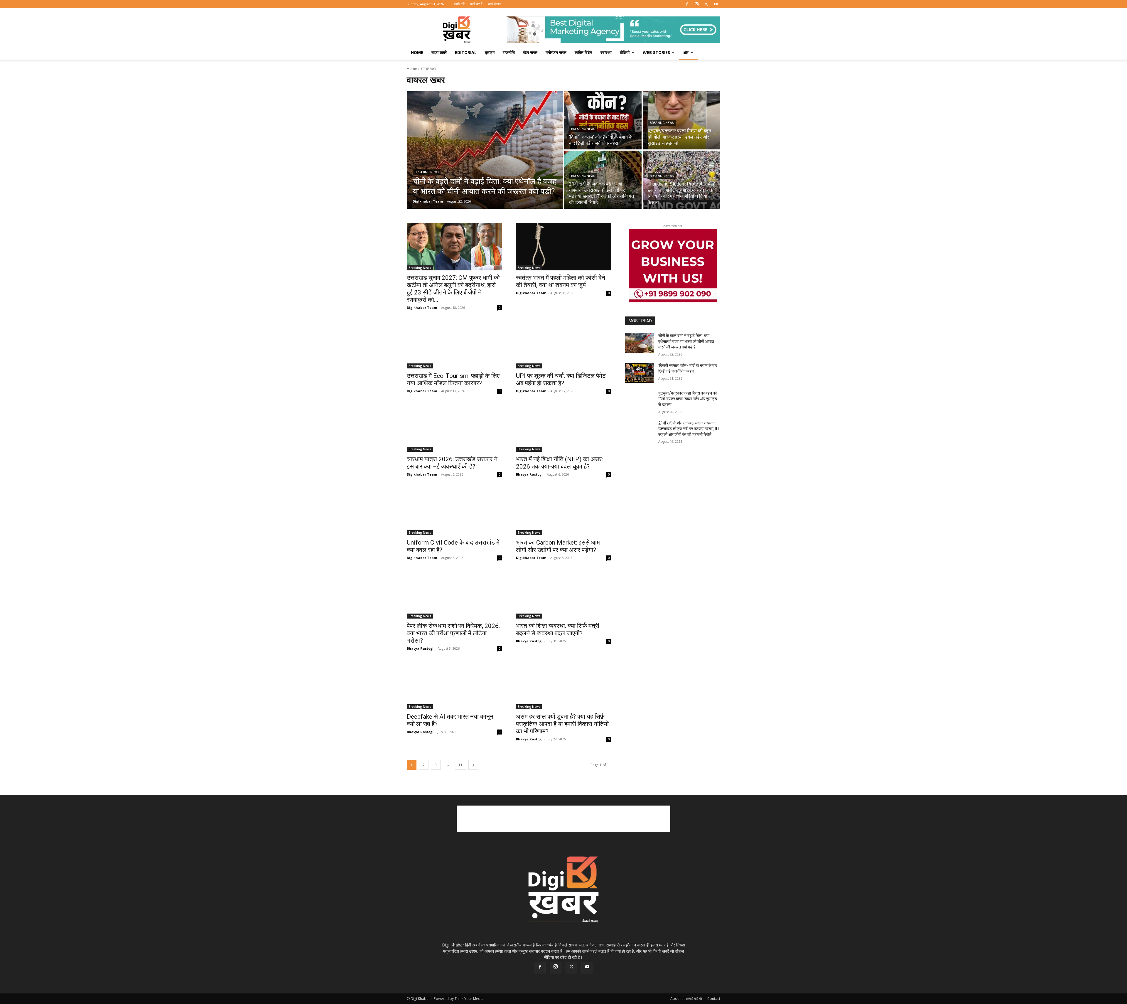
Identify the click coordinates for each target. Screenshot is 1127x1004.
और (686, 52)
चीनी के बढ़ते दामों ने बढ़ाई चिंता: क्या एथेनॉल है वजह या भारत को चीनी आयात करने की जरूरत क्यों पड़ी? (686, 341)
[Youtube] (715, 4)
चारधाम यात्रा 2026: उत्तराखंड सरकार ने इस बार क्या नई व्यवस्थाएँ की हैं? (452, 463)
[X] (706, 4)
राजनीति (509, 52)
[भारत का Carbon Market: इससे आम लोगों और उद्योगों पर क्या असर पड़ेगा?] (563, 511)
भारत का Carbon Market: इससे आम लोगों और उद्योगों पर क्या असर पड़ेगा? (558, 546)
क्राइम (490, 52)
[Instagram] (696, 4)
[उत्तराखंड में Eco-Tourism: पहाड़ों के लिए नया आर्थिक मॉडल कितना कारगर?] (454, 344)
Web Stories (656, 52)
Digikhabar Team (422, 307)
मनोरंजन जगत (556, 52)
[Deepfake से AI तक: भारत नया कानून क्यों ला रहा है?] (454, 685)
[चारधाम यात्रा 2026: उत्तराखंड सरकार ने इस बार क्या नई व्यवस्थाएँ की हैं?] (454, 428)
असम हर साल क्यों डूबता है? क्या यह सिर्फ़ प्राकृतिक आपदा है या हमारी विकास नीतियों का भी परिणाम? (562, 724)
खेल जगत (530, 52)
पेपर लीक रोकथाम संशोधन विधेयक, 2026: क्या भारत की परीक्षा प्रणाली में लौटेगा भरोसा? (453, 633)
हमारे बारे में (476, 4)
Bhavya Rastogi (529, 474)
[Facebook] (686, 4)
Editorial (466, 52)
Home (417, 52)
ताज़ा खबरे (439, 52)
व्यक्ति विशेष (583, 52)
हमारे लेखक (494, 4)
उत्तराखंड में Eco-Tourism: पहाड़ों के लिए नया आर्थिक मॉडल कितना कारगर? (453, 379)
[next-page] (473, 765)
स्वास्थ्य (606, 52)
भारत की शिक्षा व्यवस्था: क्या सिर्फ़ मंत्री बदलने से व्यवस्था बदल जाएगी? (557, 629)
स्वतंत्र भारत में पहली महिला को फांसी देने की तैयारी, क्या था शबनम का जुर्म (560, 281)
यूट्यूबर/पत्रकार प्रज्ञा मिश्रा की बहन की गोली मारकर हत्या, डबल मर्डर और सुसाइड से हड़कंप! (687, 399)
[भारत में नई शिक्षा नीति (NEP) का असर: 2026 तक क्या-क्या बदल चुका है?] (563, 428)
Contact (713, 998)
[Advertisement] (563, 819)
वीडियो (625, 52)
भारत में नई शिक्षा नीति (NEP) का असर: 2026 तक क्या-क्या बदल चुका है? (559, 463)
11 (460, 764)
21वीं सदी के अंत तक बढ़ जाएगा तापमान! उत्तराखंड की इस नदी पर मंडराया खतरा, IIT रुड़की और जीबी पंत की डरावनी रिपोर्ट (689, 429)
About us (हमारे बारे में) (686, 998)
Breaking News (426, 172)
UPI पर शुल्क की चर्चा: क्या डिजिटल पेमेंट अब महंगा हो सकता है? (561, 379)
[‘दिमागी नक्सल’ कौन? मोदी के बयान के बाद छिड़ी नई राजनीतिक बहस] (603, 120)
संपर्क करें (459, 4)
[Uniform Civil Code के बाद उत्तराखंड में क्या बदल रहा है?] (454, 511)
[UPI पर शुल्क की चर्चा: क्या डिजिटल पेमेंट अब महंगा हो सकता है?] (563, 344)
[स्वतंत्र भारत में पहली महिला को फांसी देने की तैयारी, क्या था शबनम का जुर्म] (563, 246)
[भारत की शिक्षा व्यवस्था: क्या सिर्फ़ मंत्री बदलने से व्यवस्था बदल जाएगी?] (563, 595)
